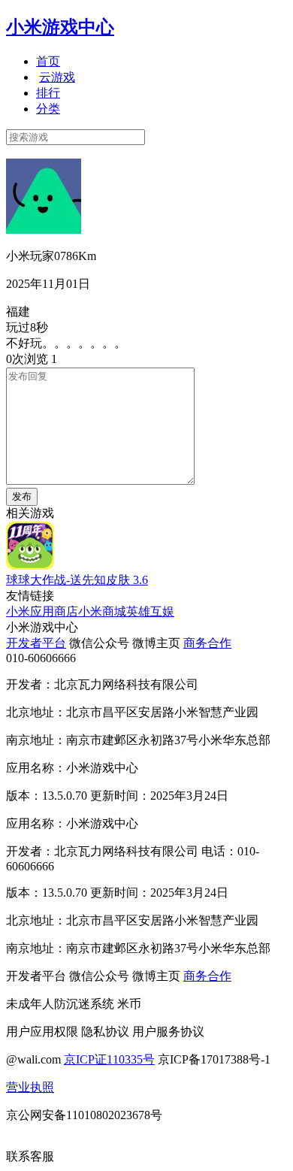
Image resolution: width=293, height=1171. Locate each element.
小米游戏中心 (60, 27)
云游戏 (57, 77)
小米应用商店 (42, 611)
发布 (22, 496)
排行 (48, 92)
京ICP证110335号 (109, 1059)
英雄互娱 (150, 611)
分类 (48, 108)
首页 (48, 61)
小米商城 (102, 611)
